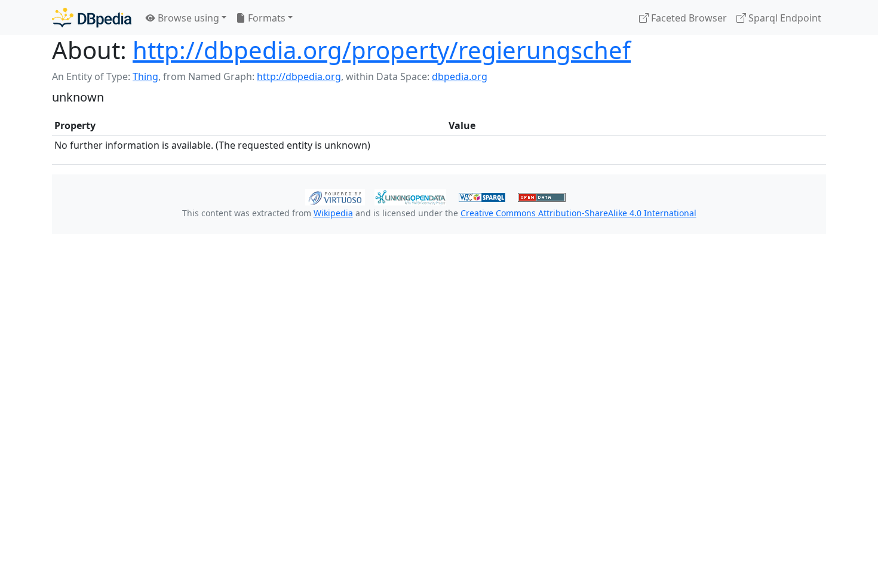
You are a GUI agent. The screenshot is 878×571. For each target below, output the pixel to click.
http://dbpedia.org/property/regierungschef (382, 49)
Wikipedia (333, 213)
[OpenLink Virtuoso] (335, 195)
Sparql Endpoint (783, 17)
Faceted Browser (688, 17)
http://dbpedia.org (299, 76)
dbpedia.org (459, 76)
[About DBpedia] (91, 17)
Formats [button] (265, 17)
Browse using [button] (187, 17)
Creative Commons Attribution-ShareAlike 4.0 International (578, 213)
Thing (145, 76)
